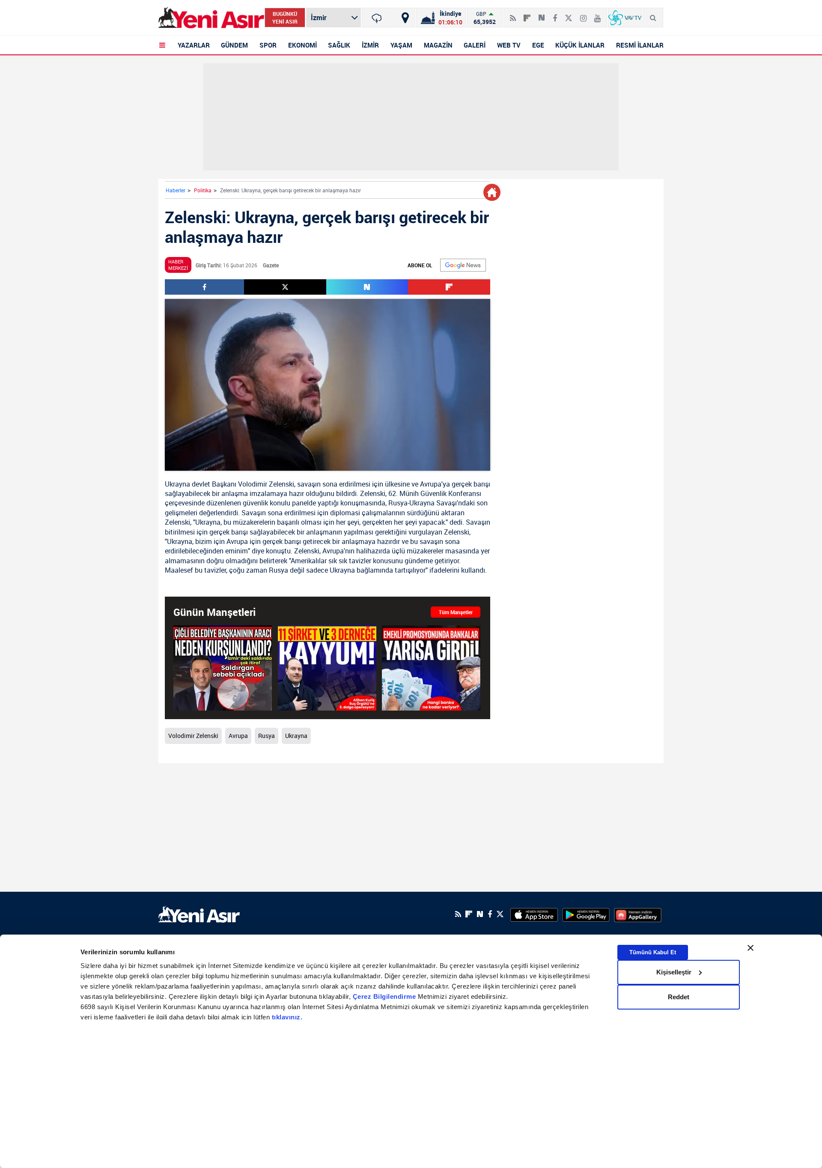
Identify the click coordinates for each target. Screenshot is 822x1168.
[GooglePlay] (586, 914)
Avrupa (430, 484)
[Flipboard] (527, 15)
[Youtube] (597, 14)
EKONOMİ (302, 45)
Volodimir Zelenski (266, 484)
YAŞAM (401, 45)
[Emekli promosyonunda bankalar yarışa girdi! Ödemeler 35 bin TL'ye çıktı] (431, 668)
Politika (202, 190)
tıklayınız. (287, 1017)
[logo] (199, 913)
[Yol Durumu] (405, 17)
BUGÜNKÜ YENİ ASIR (285, 17)
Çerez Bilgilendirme (385, 996)
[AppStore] (534, 914)
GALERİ (474, 45)
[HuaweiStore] (637, 914)
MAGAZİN (438, 45)
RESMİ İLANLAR (640, 45)
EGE (538, 45)
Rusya (398, 503)
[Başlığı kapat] (751, 948)
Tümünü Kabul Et (652, 952)
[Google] (463, 265)
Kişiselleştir (673, 972)
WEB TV (509, 45)
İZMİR (370, 45)
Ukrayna (177, 484)
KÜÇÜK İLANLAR (580, 45)
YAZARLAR (194, 45)
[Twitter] (568, 14)
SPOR (268, 45)
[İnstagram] (583, 14)
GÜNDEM (234, 45)
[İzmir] (378, 17)
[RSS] (513, 14)
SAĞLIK (339, 45)
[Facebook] (555, 14)
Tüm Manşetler (456, 612)
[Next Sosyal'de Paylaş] (541, 14)
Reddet (678, 997)
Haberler (175, 190)
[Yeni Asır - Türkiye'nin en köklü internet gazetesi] (211, 18)
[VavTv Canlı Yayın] (624, 17)
